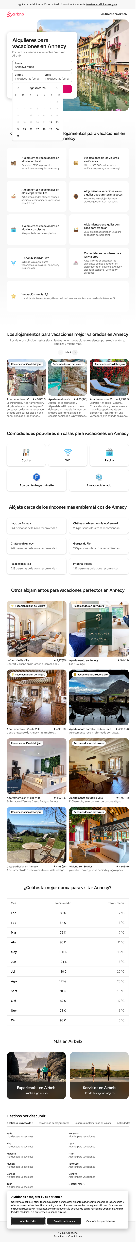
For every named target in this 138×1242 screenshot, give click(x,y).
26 (31, 129)
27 (37, 129)
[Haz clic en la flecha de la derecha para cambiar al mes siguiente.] (57, 88)
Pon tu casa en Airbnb (113, 14)
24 (17, 129)
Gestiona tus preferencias (100, 1221)
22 (50, 122)
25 (24, 129)
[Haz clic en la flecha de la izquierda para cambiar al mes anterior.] (18, 88)
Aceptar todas (28, 1221)
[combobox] (42, 67)
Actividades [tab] (123, 1123)
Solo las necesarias (64, 1221)
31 (18, 136)
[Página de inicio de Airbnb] (15, 14)
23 (57, 122)
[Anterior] (60, 352)
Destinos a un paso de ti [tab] (20, 1123)
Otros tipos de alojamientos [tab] (54, 1123)
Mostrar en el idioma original (101, 4)
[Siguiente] (75, 352)
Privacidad (59, 1236)
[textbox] (27, 79)
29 (50, 129)
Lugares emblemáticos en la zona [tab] (93, 1123)
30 (57, 129)
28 (44, 129)
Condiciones (75, 1236)
